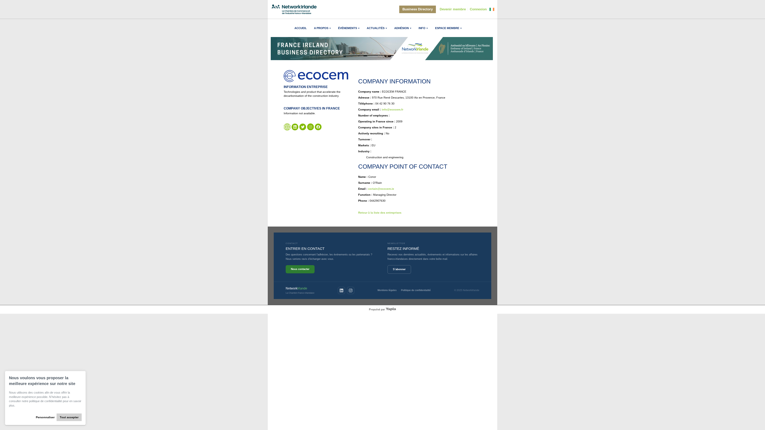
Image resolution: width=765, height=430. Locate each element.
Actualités (375, 28)
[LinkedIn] (341, 290)
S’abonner (399, 269)
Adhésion (401, 28)
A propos (321, 28)
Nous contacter (300, 269)
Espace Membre (447, 28)
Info (422, 28)
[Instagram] (350, 290)
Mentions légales (387, 290)
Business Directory (417, 9)
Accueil (300, 28)
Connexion (478, 9)
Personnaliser (45, 417)
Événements (347, 28)
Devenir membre (453, 9)
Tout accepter (69, 417)
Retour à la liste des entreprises (379, 212)
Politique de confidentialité (416, 290)
